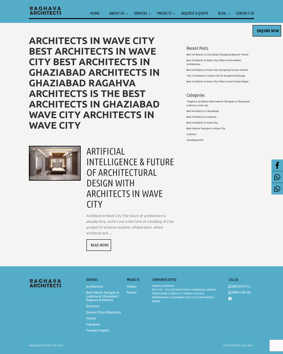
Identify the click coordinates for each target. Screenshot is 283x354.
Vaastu (91, 318)
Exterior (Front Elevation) (103, 312)
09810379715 (240, 286)
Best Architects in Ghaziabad (203, 111)
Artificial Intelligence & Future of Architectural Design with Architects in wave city (130, 177)
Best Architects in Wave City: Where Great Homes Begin (218, 81)
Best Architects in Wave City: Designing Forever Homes (217, 69)
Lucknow (191, 134)
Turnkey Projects (97, 330)
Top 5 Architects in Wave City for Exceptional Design (216, 75)
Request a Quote (194, 13)
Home (95, 13)
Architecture (94, 286)
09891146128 (240, 292)
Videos (131, 286)
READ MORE (100, 245)
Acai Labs (246, 345)
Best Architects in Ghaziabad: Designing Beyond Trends (218, 54)
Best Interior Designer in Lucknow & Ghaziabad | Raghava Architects (102, 296)
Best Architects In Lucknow (201, 116)
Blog (222, 13)
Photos (132, 292)
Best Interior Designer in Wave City (206, 128)
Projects (164, 13)
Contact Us (245, 13)
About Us (116, 13)
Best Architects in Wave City (202, 122)
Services (140, 13)
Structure (92, 306)
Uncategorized (195, 140)
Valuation (93, 324)
